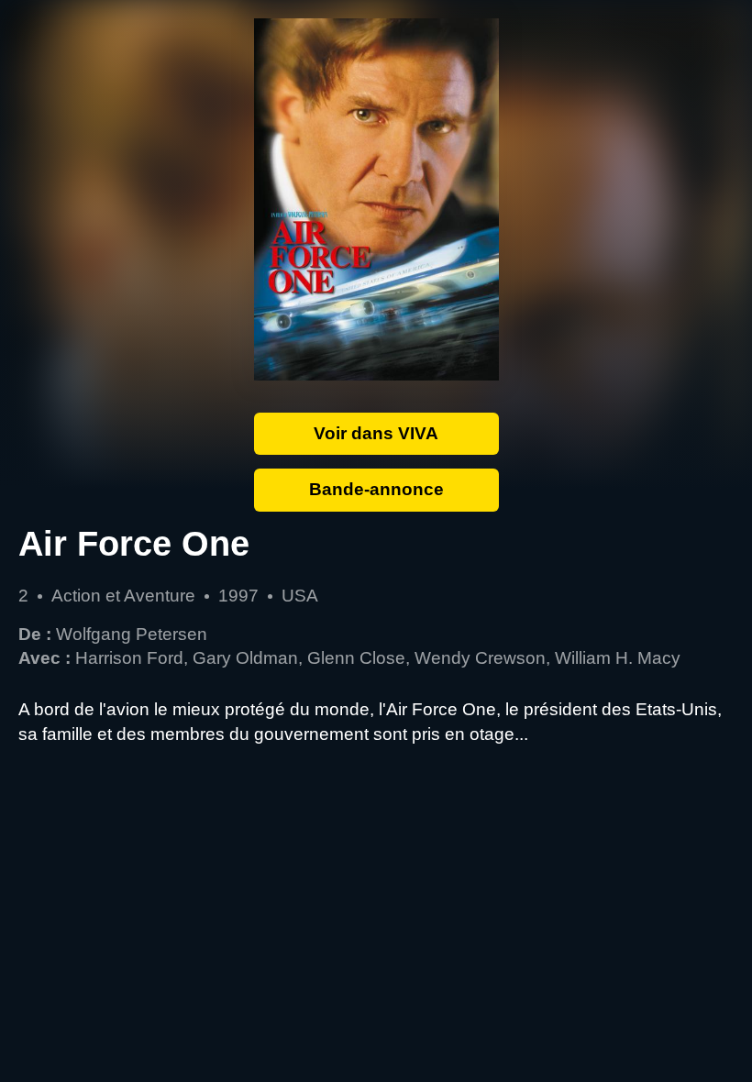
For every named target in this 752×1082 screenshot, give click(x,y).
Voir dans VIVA (376, 433)
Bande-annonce (376, 489)
